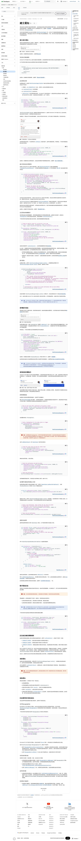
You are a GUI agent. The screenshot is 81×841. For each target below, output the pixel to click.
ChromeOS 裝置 (42, 820)
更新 (60, 294)
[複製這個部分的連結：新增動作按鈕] (29, 308)
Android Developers (23, 18)
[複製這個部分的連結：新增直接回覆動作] (32, 372)
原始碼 (18, 822)
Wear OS (40, 818)
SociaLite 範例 (29, 30)
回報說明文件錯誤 (73, 818)
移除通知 (49, 246)
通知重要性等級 (41, 209)
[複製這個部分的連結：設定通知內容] (28, 81)
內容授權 (32, 795)
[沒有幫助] (67, 19)
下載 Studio (62, 822)
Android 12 (51, 826)
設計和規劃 (22, 1)
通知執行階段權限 (40, 77)
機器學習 (29, 818)
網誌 (18, 826)
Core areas (11, 4)
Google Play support (74, 820)
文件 (19, 7)
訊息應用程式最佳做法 (45, 580)
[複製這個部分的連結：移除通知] (26, 678)
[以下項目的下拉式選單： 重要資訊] (17, 1)
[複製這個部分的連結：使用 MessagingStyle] (31, 704)
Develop (3, 4)
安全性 (18, 820)
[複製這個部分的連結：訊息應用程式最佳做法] (35, 698)
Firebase (43, 832)
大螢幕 (40, 816)
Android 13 (51, 824)
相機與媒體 (30, 822)
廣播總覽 (53, 356)
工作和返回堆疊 (41, 253)
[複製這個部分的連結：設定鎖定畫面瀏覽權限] (35, 635)
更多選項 (37, 1)
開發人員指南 (62, 818)
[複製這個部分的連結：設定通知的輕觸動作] (31, 212)
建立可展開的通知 (58, 160)
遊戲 (29, 816)
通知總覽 (49, 28)
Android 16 (51, 818)
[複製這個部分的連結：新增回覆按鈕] (28, 395)
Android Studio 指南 (63, 816)
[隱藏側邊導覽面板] (14, 839)
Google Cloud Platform (51, 832)
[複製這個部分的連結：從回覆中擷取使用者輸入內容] (36, 482)
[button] (7, 16)
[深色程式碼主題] (65, 65)
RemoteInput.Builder (26, 399)
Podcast (18, 828)
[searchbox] (8, 11)
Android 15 (51, 820)
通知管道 (47, 168)
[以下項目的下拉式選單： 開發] (32, 1)
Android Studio (73, 1)
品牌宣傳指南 (26, 838)
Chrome (37, 832)
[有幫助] (65, 19)
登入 (79, 1)
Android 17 (51, 816)
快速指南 (25, 7)
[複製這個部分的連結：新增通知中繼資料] (29, 781)
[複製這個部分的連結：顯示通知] (26, 260)
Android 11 (51, 828)
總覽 (2, 7)
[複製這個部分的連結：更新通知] (26, 659)
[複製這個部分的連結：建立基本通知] (29, 40)
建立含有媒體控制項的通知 (58, 359)
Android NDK (62, 824)
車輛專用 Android (42, 822)
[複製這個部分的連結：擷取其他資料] (28, 520)
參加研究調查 (72, 822)
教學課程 (8, 7)
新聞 (18, 824)
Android (18, 816)
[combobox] (50, 1)
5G (28, 826)
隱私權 (29, 824)
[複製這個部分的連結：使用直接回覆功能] (29, 755)
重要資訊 (14, 1)
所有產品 (60, 832)
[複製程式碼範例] (67, 65)
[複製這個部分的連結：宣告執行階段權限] (30, 57)
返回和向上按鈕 (61, 255)
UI (15, 4)
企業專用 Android (20, 818)
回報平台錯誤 (72, 816)
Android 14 (51, 822)
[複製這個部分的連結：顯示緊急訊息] (29, 586)
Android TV (41, 824)
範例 (14, 7)
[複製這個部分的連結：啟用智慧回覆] (27, 771)
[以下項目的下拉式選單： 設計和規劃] (26, 1)
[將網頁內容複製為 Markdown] (34, 23)
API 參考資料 (62, 820)
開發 (30, 1)
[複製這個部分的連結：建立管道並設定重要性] (33, 164)
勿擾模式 (41, 783)
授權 (22, 838)
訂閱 (68, 838)
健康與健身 (30, 820)
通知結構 (39, 54)
